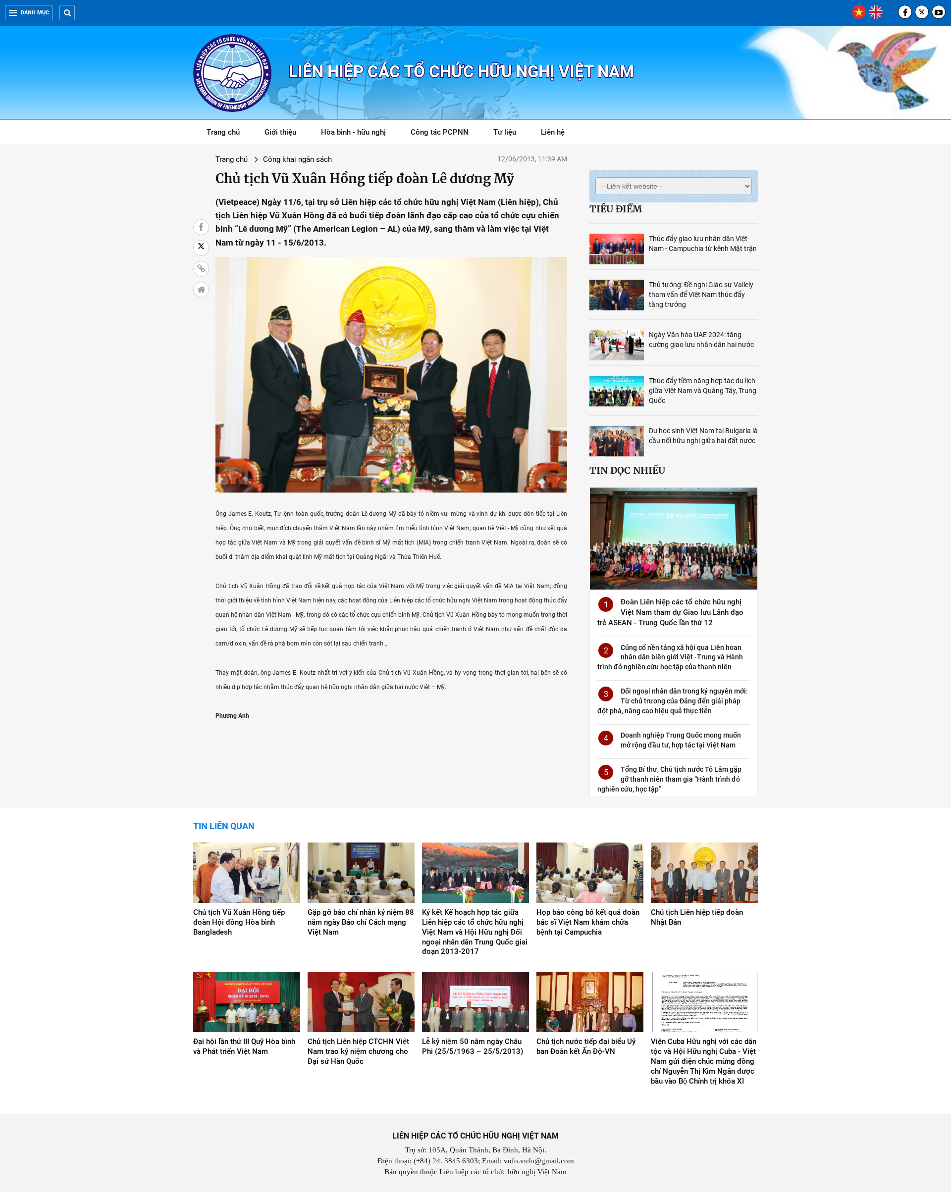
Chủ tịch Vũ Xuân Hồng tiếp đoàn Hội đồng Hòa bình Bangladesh (239, 922)
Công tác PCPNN (440, 132)
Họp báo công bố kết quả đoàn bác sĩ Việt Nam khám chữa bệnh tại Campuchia (587, 922)
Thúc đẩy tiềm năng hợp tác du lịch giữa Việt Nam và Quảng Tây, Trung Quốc (702, 390)
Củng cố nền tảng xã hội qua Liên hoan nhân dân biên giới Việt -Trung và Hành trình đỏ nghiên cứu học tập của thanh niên (670, 657)
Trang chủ (223, 132)
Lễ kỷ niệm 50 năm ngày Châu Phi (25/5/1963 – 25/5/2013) (472, 1046)
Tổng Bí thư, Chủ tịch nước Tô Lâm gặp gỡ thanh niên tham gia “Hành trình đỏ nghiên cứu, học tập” (669, 779)
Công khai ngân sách (297, 159)
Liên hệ (553, 132)
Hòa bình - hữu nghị (353, 132)
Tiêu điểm (615, 209)
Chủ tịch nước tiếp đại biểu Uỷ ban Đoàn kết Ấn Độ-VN (585, 1046)
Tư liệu (510, 134)
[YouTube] (939, 12)
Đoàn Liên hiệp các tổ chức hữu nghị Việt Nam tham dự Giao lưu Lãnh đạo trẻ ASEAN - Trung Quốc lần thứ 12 (670, 612)
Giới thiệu (280, 132)
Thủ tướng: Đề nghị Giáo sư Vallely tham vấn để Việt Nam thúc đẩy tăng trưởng (701, 294)
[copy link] (201, 269)
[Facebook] (905, 12)
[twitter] (922, 12)
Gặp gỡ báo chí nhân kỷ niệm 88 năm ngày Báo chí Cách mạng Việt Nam (361, 922)
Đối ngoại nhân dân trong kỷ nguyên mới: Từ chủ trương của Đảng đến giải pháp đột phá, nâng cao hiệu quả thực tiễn (672, 700)
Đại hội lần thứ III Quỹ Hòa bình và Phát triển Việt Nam (244, 1046)
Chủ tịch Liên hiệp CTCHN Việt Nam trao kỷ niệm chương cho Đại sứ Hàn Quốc (358, 1051)
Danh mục (35, 12)
